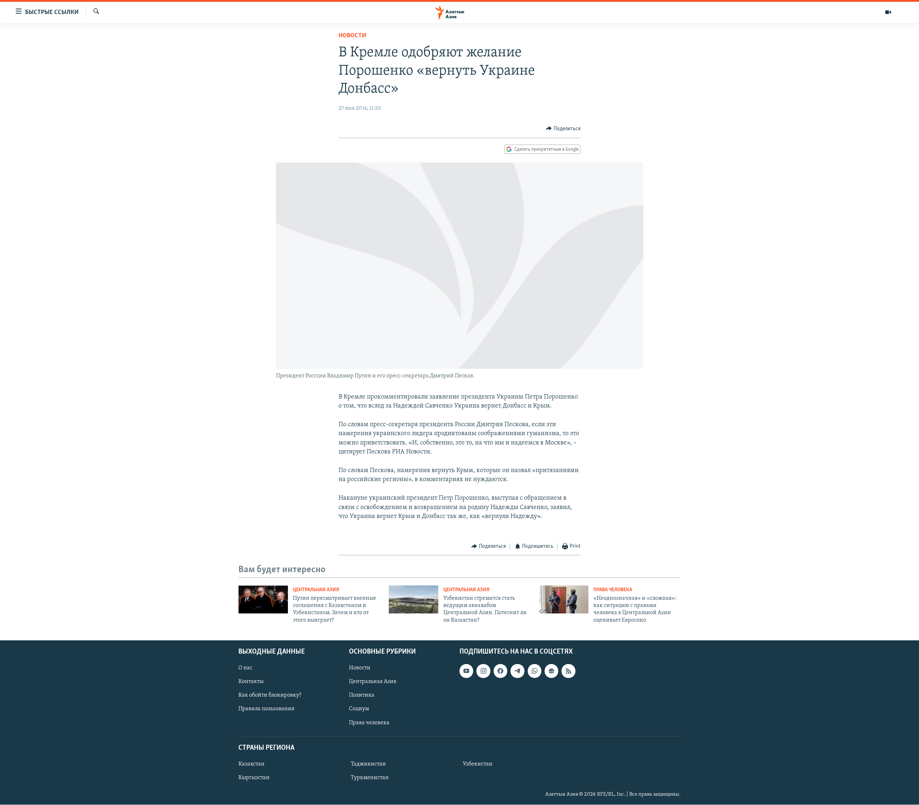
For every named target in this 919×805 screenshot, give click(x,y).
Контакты (250, 681)
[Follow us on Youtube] (466, 671)
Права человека (612, 590)
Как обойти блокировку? (269, 695)
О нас (245, 668)
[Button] (563, 128)
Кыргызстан (254, 778)
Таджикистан (368, 764)
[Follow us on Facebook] (500, 671)
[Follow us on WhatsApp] (534, 671)
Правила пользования (266, 709)
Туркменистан (370, 778)
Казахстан (251, 764)
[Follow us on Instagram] (483, 671)
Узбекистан (478, 764)
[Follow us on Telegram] (517, 671)
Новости (352, 36)
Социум (359, 709)
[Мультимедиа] (888, 12)
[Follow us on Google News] (551, 671)
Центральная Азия (316, 590)
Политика (361, 695)
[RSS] (568, 671)
